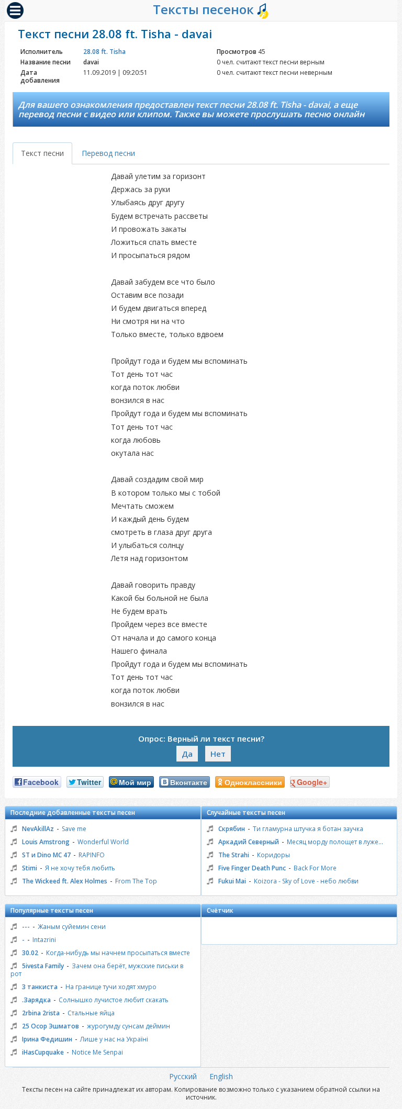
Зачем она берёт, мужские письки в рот (96, 969)
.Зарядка (36, 999)
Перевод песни (108, 153)
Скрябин (231, 828)
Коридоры (273, 854)
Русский (183, 1076)
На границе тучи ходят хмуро (111, 986)
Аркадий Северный (248, 841)
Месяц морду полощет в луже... (335, 841)
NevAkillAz (38, 828)
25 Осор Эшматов (50, 1026)
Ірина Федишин (47, 1039)
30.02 (30, 952)
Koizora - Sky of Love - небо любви (306, 881)
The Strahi (233, 854)
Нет (218, 753)
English (221, 1076)
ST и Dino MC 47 (46, 854)
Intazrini (44, 939)
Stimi (29, 868)
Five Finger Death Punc (252, 868)
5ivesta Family (43, 965)
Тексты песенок (205, 9)
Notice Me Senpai (97, 1052)
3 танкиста (40, 986)
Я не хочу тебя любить (80, 868)
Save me (74, 828)
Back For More (315, 868)
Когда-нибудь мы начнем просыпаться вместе (118, 952)
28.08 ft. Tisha (104, 51)
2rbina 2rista (41, 1013)
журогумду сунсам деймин (128, 1026)
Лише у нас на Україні (114, 1039)
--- (26, 926)
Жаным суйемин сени (72, 926)
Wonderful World (103, 841)
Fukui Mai (232, 881)
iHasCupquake (43, 1052)
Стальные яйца (91, 1013)
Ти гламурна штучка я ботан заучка (308, 828)
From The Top (136, 881)
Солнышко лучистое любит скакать (114, 999)
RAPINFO (92, 854)
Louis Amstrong (46, 841)
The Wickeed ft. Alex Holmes (64, 881)
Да (187, 753)
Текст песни (42, 153)
